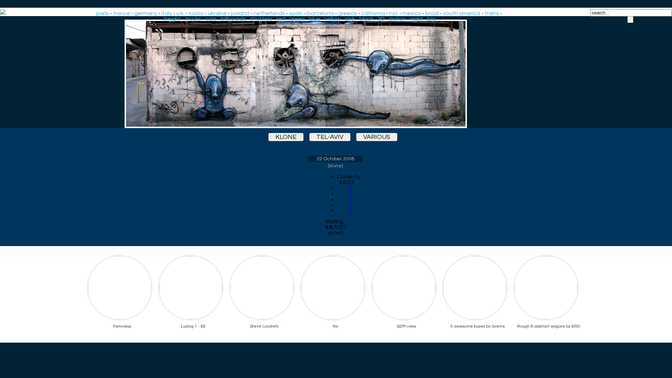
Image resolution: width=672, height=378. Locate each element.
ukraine (217, 13)
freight (172, 19)
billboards (233, 19)
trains (491, 13)
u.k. (180, 13)
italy (166, 13)
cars (211, 19)
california (373, 13)
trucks (193, 19)
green (297, 19)
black (366, 19)
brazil (432, 13)
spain (296, 13)
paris (102, 13)
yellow (332, 19)
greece (347, 13)
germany (145, 13)
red (280, 19)
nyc (393, 13)
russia (196, 13)
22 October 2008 (335, 158)
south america (461, 13)
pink (350, 19)
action (397, 19)
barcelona (320, 13)
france (121, 13)
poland (240, 13)
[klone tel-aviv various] (335, 74)
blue (314, 19)
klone (285, 137)
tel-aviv (329, 137)
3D (381, 19)
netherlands (269, 13)
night (416, 19)
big (431, 19)
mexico (411, 13)
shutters (261, 19)
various (376, 137)
